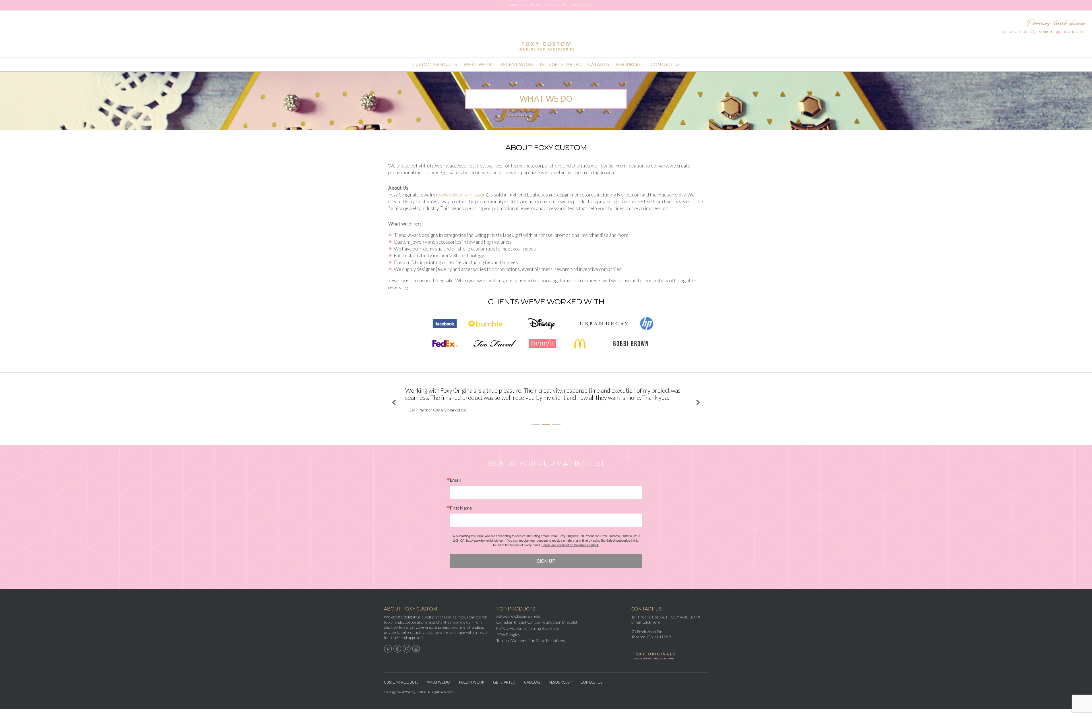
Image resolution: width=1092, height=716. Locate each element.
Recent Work (516, 64)
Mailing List (1074, 32)
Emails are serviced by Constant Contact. (570, 552)
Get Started (504, 689)
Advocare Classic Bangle (518, 623)
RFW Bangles (508, 641)
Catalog (598, 64)
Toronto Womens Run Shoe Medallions (530, 647)
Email (455, 487)
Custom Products (434, 64)
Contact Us (665, 64)
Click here (651, 629)
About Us (1018, 32)
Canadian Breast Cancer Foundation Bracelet (537, 629)
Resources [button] (628, 64)
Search (1045, 32)
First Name (461, 515)
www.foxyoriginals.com (462, 195)
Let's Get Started (561, 64)
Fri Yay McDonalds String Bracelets (527, 635)
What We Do (479, 64)
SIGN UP (546, 568)
